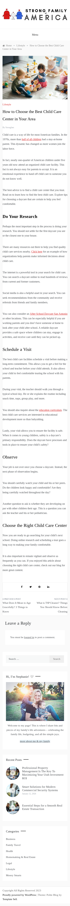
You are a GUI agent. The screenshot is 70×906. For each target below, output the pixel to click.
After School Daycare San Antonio (48, 313)
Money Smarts (13, 875)
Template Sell (10, 899)
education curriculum (50, 410)
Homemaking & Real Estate (21, 857)
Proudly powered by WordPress (20, 895)
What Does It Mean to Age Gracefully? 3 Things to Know (17, 607)
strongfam (9, 127)
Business (10, 839)
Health (9, 851)
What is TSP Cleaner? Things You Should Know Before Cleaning (52, 607)
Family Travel (13, 845)
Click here (36, 251)
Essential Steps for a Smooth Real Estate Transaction (42, 807)
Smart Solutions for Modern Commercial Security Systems (40, 788)
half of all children (31, 139)
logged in (29, 637)
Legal (9, 863)
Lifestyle (7, 104)
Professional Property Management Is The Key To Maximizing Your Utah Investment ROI (43, 773)
